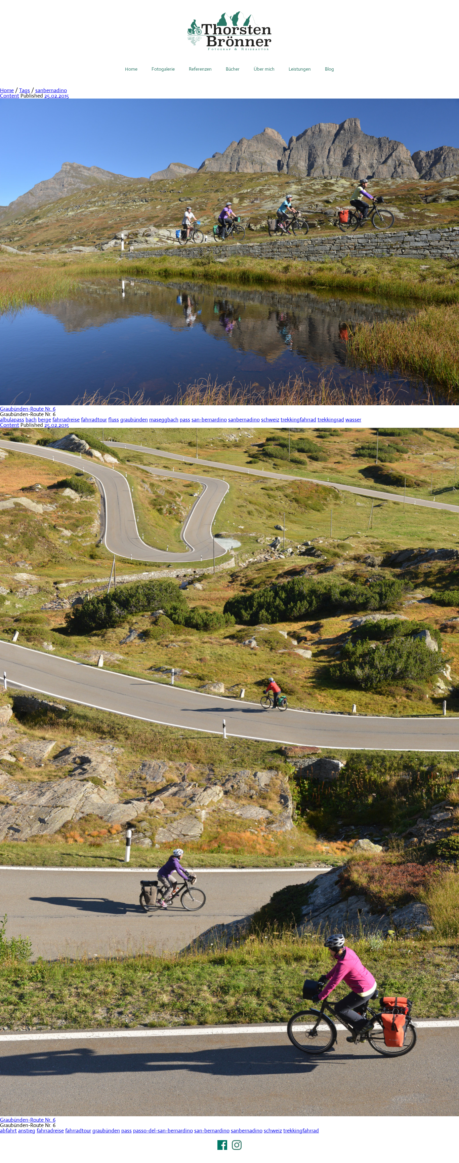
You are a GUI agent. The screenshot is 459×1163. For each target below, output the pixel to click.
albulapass (12, 419)
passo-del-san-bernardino (163, 1130)
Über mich (264, 69)
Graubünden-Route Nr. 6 (27, 408)
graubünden (134, 419)
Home (131, 69)
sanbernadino (51, 90)
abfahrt (8, 1130)
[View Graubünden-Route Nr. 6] (229, 403)
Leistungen (300, 69)
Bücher (233, 69)
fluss (113, 419)
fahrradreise (66, 419)
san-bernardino (209, 419)
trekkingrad (331, 419)
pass (185, 419)
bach (31, 419)
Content (9, 95)
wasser (353, 419)
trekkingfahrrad (298, 419)
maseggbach (163, 419)
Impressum (229, 1153)
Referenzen (200, 69)
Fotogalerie (163, 69)
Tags (24, 90)
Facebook (222, 1145)
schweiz (270, 419)
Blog (329, 69)
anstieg (26, 1130)
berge (44, 419)
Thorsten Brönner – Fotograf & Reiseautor (229, 30)
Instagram (237, 1145)
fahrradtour (94, 419)
